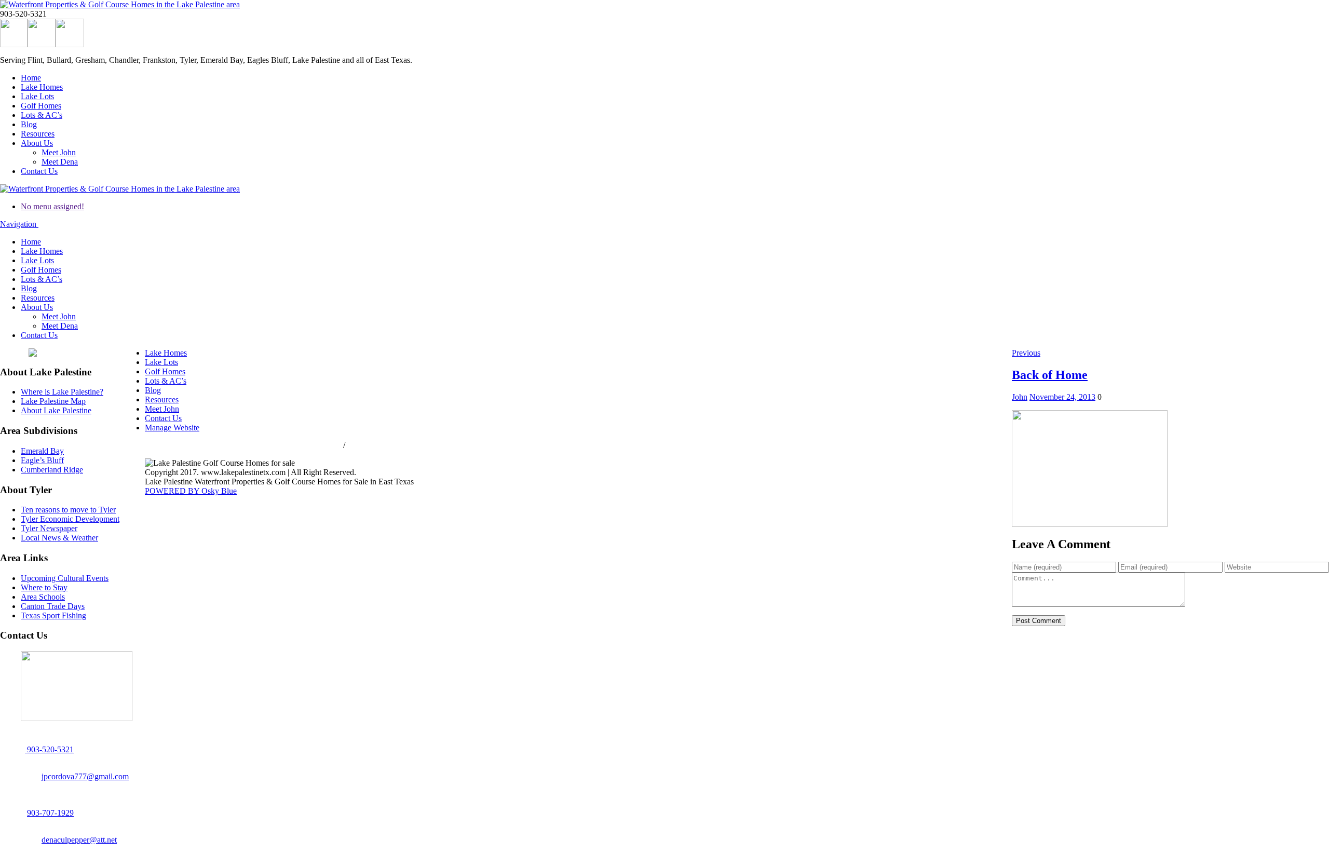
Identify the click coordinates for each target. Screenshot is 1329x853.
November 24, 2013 (1062, 396)
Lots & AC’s (41, 115)
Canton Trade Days (53, 606)
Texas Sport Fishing (53, 615)
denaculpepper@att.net (79, 839)
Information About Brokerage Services (410, 445)
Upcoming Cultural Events (65, 578)
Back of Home (1050, 375)
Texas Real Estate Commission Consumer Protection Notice (243, 445)
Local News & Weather (59, 537)
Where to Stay (44, 587)
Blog (29, 124)
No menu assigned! (52, 206)
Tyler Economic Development (70, 518)
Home (31, 77)
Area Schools (43, 596)
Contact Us (39, 171)
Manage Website (172, 427)
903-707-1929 (50, 812)
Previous (1026, 352)
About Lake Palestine (56, 410)
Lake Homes (42, 87)
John (1019, 396)
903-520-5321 (49, 749)
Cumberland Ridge (52, 469)
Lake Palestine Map (53, 401)
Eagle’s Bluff (42, 460)
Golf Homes (41, 105)
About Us (37, 143)
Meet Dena (60, 161)
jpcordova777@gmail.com (85, 776)
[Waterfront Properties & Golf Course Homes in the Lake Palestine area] (120, 4)
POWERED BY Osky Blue (191, 490)
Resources (38, 133)
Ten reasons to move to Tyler (68, 509)
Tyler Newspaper (49, 528)
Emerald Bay (42, 450)
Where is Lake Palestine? (62, 391)
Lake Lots (37, 96)
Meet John (59, 152)
